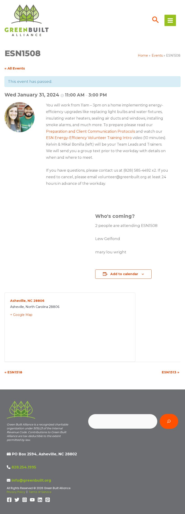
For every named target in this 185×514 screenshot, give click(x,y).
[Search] (169, 421)
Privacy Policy (16, 492)
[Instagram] (24, 499)
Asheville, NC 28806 (27, 301)
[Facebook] (9, 499)
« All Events (15, 68)
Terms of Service (40, 492)
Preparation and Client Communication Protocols (90, 131)
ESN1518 (13, 372)
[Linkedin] (39, 499)
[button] (155, 20)
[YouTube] (32, 499)
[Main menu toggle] (170, 20)
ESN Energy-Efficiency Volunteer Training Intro (89, 138)
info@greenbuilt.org (31, 480)
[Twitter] (16, 499)
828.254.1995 (24, 467)
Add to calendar (124, 274)
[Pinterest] (47, 499)
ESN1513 (170, 372)
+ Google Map (21, 315)
